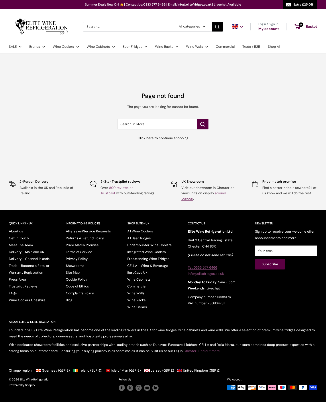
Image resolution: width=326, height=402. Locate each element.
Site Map (73, 272)
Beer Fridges (132, 46)
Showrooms (75, 265)
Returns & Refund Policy (85, 238)
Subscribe (270, 264)
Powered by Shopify (22, 385)
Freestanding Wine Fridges (148, 259)
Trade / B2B (251, 46)
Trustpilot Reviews (23, 286)
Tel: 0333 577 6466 (202, 267)
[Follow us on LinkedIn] (155, 388)
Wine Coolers (63, 46)
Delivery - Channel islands (29, 259)
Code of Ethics (77, 286)
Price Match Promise (82, 245)
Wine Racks (164, 46)
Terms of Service (79, 252)
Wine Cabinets (98, 46)
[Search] (217, 27)
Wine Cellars (137, 307)
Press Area (17, 279)
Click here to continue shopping (163, 138)
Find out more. (209, 351)
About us (16, 231)
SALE (13, 46)
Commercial (225, 46)
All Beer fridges (139, 238)
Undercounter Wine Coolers (149, 245)
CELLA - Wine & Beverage (147, 265)
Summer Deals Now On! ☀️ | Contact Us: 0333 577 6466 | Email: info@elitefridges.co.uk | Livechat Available (163, 4)
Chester (190, 351)
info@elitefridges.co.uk (206, 273)
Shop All (274, 46)
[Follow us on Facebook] (122, 388)
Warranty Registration (26, 272)
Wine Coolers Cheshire (27, 300)
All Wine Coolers (140, 231)
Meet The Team (21, 245)
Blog (69, 300)
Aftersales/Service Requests (88, 231)
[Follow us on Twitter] (130, 388)
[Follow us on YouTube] (147, 388)
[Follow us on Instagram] (139, 388)
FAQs (13, 293)
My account (268, 28)
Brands (34, 46)
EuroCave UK (137, 272)
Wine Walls (194, 46)
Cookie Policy (76, 279)
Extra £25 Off (303, 4)
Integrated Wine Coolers (146, 252)
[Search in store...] (202, 124)
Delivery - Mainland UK (26, 252)
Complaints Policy (80, 293)
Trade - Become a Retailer (29, 265)
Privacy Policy (77, 259)
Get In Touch (19, 238)
